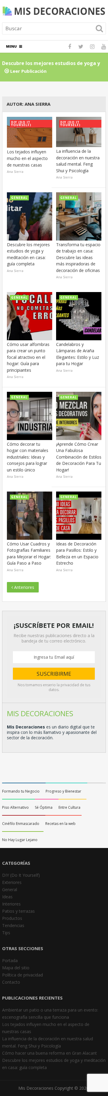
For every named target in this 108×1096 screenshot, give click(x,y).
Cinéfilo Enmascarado (20, 823)
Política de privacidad (22, 975)
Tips (6, 932)
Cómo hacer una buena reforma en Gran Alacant (49, 1053)
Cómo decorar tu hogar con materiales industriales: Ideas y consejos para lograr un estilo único (27, 457)
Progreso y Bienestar (63, 791)
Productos (12, 918)
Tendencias (13, 925)
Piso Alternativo (15, 807)
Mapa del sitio (15, 967)
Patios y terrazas (18, 911)
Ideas (7, 897)
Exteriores (12, 882)
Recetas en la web (60, 823)
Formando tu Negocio (21, 791)
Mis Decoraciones (35, 1088)
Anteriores (23, 587)
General (9, 889)
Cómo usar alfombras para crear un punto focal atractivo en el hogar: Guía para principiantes (28, 357)
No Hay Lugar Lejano (20, 839)
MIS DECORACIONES (40, 713)
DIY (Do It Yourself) (21, 875)
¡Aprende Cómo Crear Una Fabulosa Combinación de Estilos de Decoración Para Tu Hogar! (78, 457)
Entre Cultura (69, 807)
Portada (10, 960)
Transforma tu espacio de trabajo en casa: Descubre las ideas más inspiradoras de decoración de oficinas (78, 257)
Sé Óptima (43, 807)
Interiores (11, 904)
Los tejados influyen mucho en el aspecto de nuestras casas (27, 158)
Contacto (11, 982)
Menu (11, 46)
